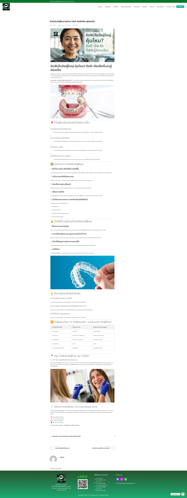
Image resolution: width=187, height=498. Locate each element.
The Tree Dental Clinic (63, 436)
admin (60, 25)
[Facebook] (117, 479)
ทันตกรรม (78, 436)
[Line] (125, 479)
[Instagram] (121, 479)
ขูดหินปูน (71, 436)
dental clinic (55, 436)
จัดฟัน (74, 436)
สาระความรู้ (75, 25)
